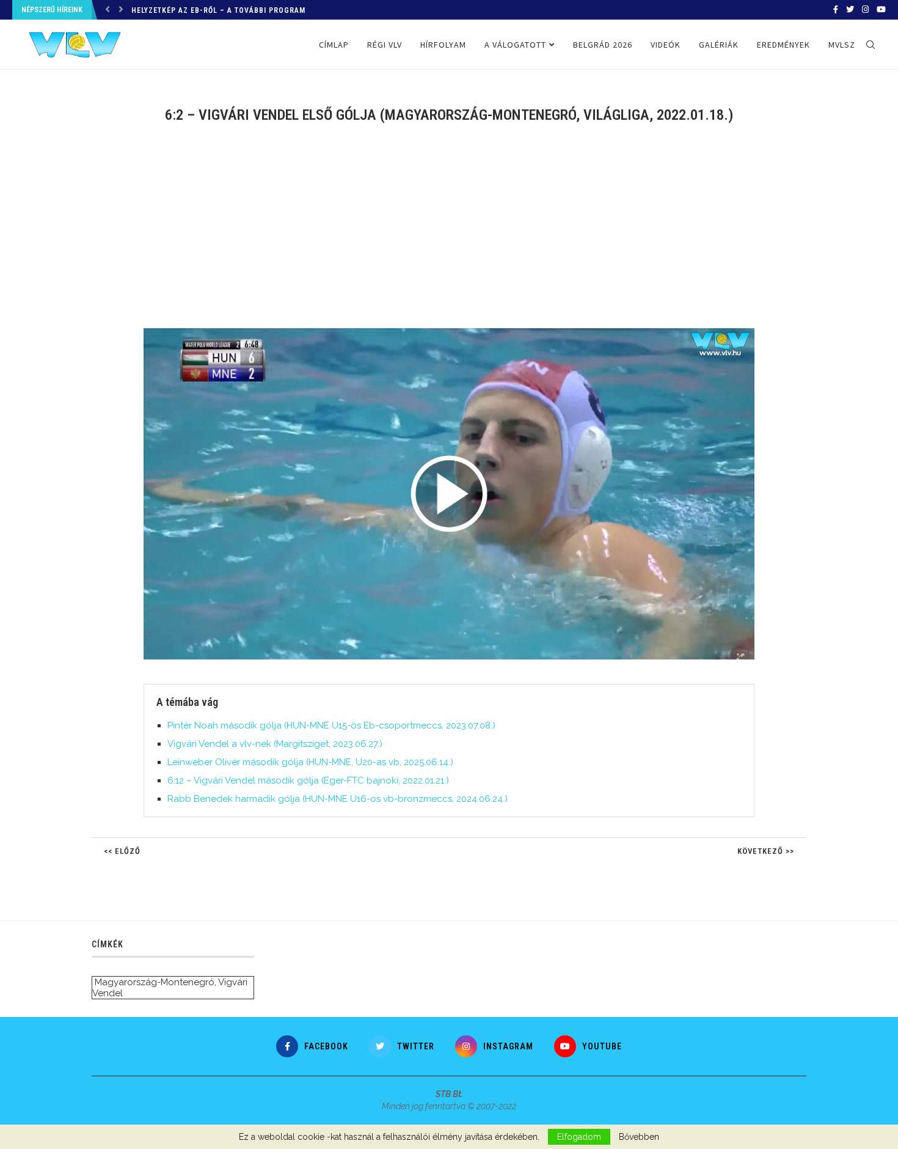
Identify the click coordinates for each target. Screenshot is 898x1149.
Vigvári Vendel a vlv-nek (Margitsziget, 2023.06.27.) (274, 743)
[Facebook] (835, 10)
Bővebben (639, 1136)
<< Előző (122, 851)
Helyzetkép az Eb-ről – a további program (218, 10)
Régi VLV (384, 44)
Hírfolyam (443, 44)
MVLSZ (841, 44)
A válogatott (515, 44)
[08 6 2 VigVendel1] (455, 333)
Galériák (719, 44)
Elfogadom (579, 1137)
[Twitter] (850, 10)
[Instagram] (865, 10)
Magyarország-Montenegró (154, 982)
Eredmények (783, 44)
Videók (666, 44)
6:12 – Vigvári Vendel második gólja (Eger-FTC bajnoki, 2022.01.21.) (308, 780)
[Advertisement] (449, 233)
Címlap (334, 44)
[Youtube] (881, 10)
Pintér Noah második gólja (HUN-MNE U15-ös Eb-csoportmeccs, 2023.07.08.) (331, 725)
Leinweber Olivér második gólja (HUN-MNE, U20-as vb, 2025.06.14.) (310, 762)
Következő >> (765, 851)
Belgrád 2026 (602, 44)
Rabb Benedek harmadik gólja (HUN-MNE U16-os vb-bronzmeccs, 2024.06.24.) (337, 798)
